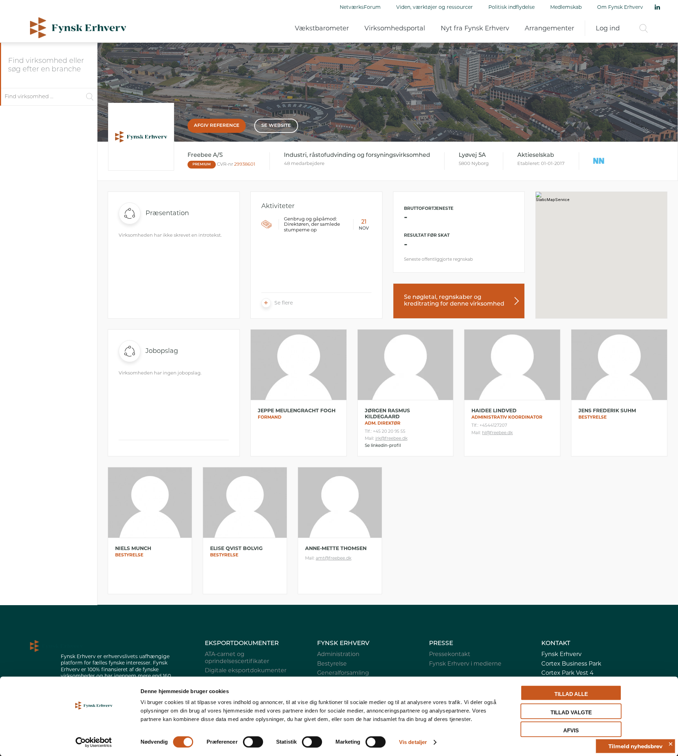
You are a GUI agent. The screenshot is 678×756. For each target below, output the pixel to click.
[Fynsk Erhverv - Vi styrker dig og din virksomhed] (78, 27)
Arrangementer (549, 28)
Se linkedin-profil (383, 446)
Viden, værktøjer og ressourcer (434, 7)
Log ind (608, 28)
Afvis (571, 730)
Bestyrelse (332, 663)
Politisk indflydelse (511, 7)
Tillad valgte (571, 712)
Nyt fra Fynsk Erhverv (475, 28)
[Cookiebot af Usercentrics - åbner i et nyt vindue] (94, 742)
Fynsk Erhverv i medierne (465, 663)
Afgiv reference (216, 125)
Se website (276, 125)
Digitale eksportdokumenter (245, 670)
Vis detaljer (413, 742)
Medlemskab (566, 7)
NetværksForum (360, 7)
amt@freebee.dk (333, 558)
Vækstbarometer (322, 28)
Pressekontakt (449, 654)
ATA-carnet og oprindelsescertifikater (237, 657)
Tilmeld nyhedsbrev (635, 746)
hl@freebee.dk (497, 432)
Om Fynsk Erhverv (620, 7)
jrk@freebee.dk (391, 438)
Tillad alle (571, 694)
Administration (338, 654)
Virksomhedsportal (394, 28)
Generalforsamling (343, 672)
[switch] (253, 742)
